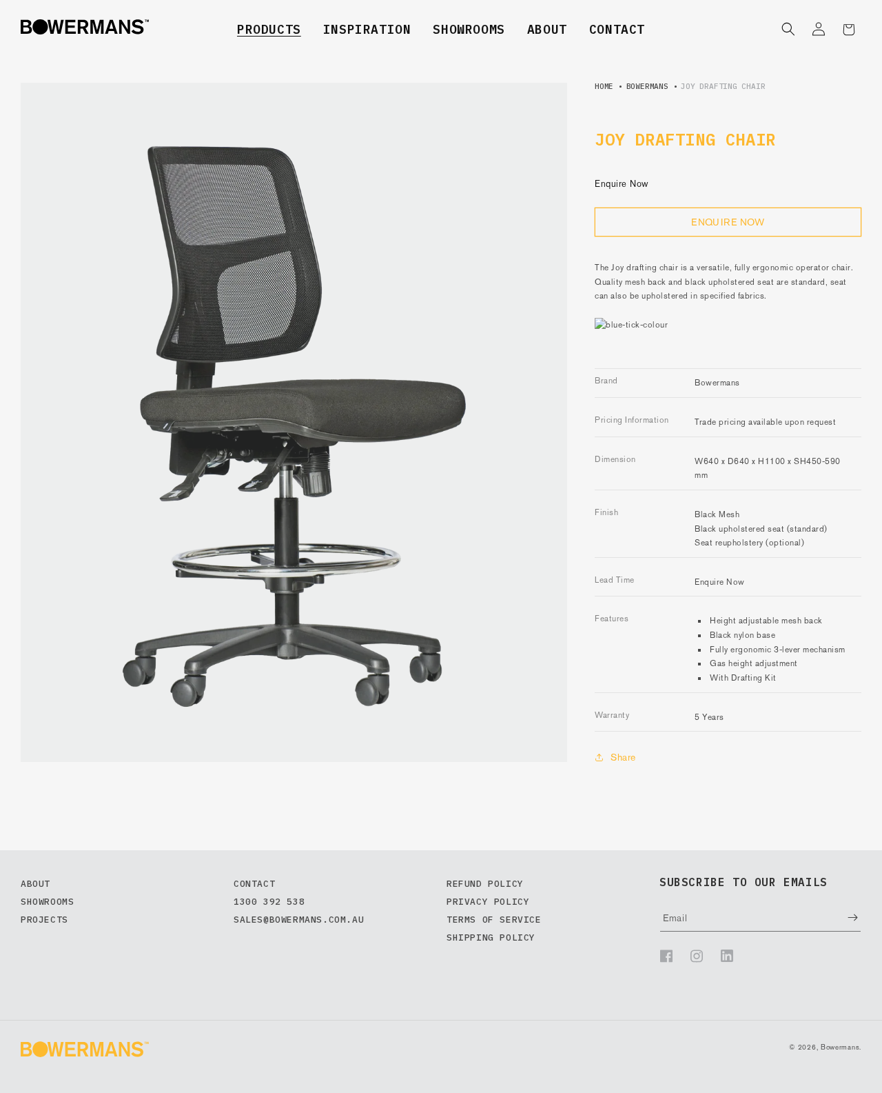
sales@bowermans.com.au (299, 919)
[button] (269, 29)
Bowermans (647, 86)
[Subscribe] (843, 917)
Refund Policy (485, 883)
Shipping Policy (491, 937)
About (547, 29)
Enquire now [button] (728, 222)
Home (604, 86)
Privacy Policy (488, 901)
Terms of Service (494, 919)
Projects (44, 919)
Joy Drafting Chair (723, 86)
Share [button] (623, 757)
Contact (617, 29)
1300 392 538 (269, 902)
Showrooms (468, 29)
